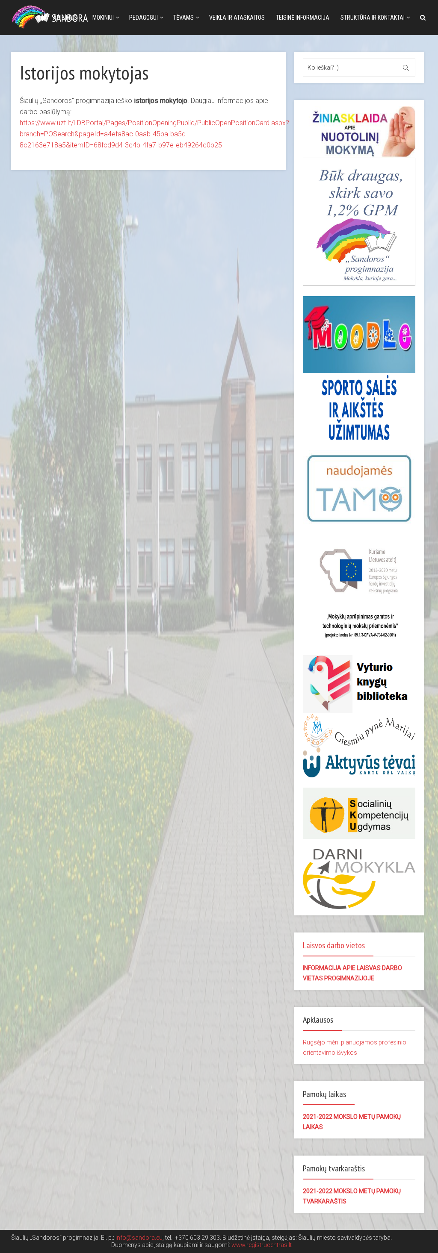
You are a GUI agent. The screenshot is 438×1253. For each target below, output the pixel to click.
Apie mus (65, 17)
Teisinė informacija (302, 17)
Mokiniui (103, 17)
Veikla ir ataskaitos (237, 17)
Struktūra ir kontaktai (372, 17)
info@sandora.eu (139, 1237)
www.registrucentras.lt (261, 1244)
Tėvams (183, 17)
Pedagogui (143, 17)
